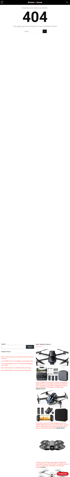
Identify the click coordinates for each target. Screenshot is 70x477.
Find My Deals (63, 474)
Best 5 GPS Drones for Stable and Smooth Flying (16, 368)
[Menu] (2, 2)
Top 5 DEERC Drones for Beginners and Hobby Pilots (17, 361)
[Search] (67, 2)
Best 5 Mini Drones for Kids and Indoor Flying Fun (16, 370)
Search (3, 344)
